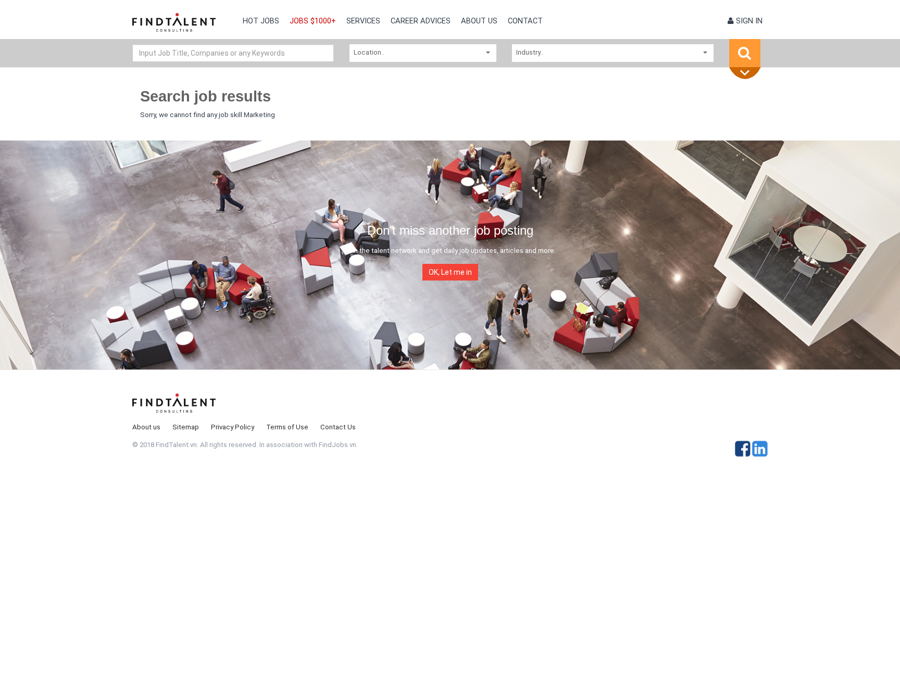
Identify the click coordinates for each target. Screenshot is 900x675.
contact (525, 21)
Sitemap (185, 427)
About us (479, 21)
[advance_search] (747, 73)
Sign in (748, 21)
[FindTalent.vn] (173, 26)
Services (363, 21)
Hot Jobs (261, 21)
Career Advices (421, 21)
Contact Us (338, 427)
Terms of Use (287, 427)
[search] (744, 53)
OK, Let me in (450, 272)
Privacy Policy (232, 427)
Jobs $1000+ (313, 21)
